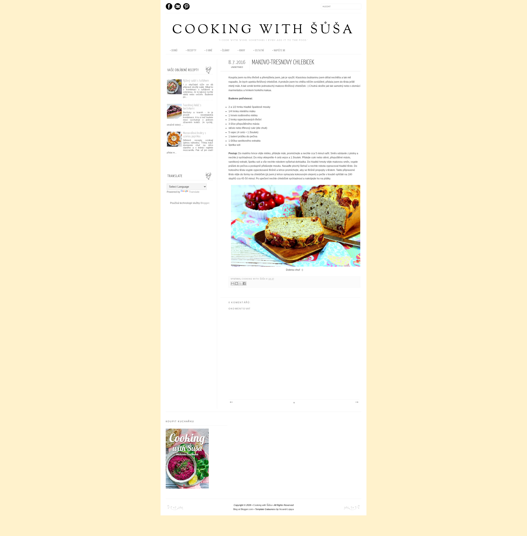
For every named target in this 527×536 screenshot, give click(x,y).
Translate (194, 191)
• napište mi (278, 50)
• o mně (208, 50)
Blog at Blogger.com (243, 509)
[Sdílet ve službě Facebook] (244, 283)
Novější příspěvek (231, 402)
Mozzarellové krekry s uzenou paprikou (194, 135)
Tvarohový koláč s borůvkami (192, 107)
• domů (173, 50)
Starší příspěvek (356, 402)
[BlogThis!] (236, 283)
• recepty (191, 50)
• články (224, 50)
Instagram (177, 6)
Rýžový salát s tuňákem (196, 80)
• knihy (241, 50)
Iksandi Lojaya (286, 509)
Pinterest (186, 6)
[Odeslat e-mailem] (233, 283)
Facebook (169, 6)
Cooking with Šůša (263, 30)
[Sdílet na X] (240, 283)
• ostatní (258, 50)
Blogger (205, 203)
